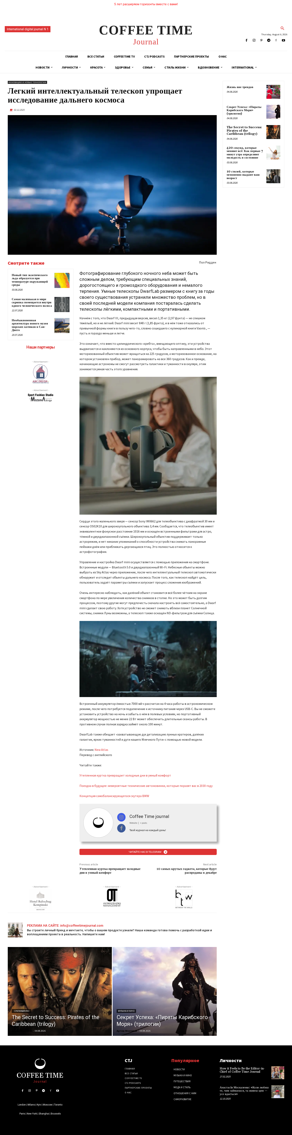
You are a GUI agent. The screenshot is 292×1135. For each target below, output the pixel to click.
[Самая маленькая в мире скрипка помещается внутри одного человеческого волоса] (62, 304)
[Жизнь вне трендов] (273, 92)
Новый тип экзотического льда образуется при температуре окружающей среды (30, 280)
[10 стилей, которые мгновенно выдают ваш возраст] (273, 176)
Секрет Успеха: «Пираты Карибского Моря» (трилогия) (244, 110)
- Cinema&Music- (21, 1011)
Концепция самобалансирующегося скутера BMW (114, 796)
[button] (282, 28)
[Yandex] (276, 40)
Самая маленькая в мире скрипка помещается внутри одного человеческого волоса (32, 302)
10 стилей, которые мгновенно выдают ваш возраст (243, 175)
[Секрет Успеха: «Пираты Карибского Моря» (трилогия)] (165, 991)
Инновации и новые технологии (27, 82)
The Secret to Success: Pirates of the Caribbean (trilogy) (244, 130)
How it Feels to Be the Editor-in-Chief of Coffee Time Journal (242, 1070)
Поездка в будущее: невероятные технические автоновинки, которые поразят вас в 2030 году (146, 786)
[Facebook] (246, 40)
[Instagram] (254, 40)
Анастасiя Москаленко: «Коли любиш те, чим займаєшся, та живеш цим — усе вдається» (244, 1091)
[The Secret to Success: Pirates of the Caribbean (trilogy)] (60, 991)
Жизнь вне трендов (240, 87)
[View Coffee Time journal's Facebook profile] (121, 828)
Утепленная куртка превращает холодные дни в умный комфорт (125, 775)
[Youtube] (283, 40)
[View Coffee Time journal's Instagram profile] (121, 817)
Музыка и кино (126, 1011)
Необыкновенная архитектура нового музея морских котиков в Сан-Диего (30, 325)
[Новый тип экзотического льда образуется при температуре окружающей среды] (62, 280)
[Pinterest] (261, 40)
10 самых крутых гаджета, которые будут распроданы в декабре (187, 871)
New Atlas (101, 750)
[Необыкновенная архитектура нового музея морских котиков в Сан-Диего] (62, 325)
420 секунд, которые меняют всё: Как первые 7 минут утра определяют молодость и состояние (245, 153)
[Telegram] (268, 40)
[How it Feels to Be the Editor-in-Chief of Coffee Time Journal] (277, 1072)
